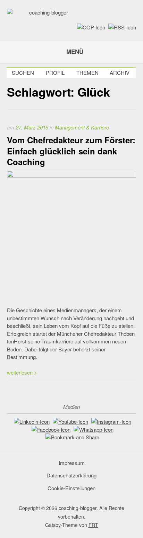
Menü (74, 51)
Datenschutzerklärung (71, 475)
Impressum (72, 462)
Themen (87, 72)
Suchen (23, 72)
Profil (55, 72)
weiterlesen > (22, 372)
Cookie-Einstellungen (71, 488)
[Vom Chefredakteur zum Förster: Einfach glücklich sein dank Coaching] (71, 175)
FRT (93, 524)
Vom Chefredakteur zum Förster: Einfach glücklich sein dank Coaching (71, 150)
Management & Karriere (82, 127)
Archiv (119, 72)
